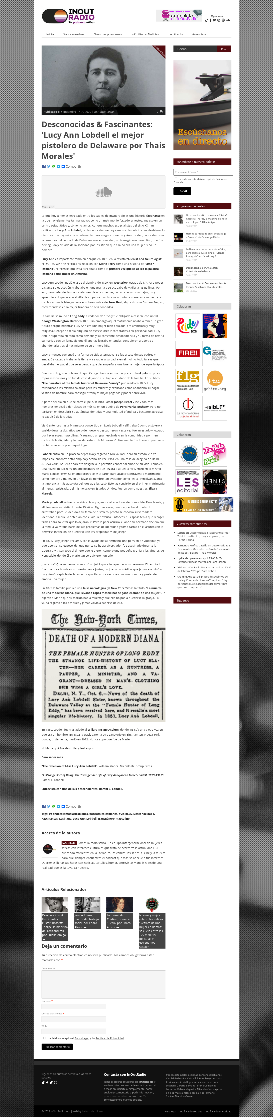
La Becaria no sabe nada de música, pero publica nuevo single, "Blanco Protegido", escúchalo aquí (206, 252)
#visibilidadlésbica (176, 1078)
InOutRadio (69, 843)
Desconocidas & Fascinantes (160, 51)
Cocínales (171, 1081)
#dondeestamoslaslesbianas (68, 814)
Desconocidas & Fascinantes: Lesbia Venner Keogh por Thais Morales (206, 285)
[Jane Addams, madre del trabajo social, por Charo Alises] (87, 911)
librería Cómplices (206, 1085)
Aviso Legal (82, 1038)
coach (219, 1078)
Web (44, 1026)
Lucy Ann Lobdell (85, 818)
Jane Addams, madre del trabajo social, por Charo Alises (87, 921)
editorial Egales (186, 1081)
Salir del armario (205, 1092)
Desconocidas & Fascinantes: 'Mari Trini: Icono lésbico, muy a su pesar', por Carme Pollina (203, 536)
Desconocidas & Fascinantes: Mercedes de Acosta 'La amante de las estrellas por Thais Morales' (203, 549)
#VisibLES (125, 814)
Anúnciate (199, 34)
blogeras (210, 1078)
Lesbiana (65, 818)
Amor (201, 1078)
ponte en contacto (115, 1096)
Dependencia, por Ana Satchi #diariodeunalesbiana (202, 269)
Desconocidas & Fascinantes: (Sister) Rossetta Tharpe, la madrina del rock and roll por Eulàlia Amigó (55, 925)
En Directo (175, 34)
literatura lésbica (175, 1089)
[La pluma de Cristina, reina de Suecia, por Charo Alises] (119, 911)
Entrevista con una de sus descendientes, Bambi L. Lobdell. (82, 789)
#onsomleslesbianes (103, 814)
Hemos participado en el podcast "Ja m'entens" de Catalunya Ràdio (206, 235)
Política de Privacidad (110, 1038)
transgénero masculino (114, 818)
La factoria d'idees (92, 1111)
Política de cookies (191, 1111)
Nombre (47, 1001)
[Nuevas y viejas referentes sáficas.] (152, 911)
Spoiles (170, 1096)
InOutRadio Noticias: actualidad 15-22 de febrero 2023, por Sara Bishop (204, 569)
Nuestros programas (108, 34)
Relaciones (189, 1092)
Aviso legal (170, 1111)
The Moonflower (184, 1096)
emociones (201, 1081)
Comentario (48, 968)
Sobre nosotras (73, 34)
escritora (213, 1081)
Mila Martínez (204, 1089)
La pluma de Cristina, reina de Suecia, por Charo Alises (119, 921)
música (179, 1092)
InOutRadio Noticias (145, 34)
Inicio (50, 34)
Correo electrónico (53, 1013)
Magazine (190, 1089)
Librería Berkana (186, 1085)
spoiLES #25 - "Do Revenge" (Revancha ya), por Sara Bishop (201, 560)
